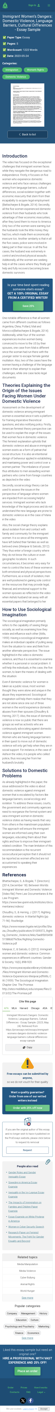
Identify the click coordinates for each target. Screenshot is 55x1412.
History (43, 1313)
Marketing (43, 1326)
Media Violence (27, 1270)
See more (27, 1297)
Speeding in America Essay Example (22, 1184)
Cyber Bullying (27, 1277)
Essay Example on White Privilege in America (26, 1218)
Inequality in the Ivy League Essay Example (26, 1194)
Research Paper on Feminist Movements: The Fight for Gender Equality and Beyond (26, 1236)
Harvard (24, 1008)
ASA (45, 1008)
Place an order (28, 1371)
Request (27, 1150)
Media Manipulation (27, 1264)
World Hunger (27, 1290)
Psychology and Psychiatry (19, 1326)
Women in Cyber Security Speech (26, 1226)
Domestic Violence (16, 76)
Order (11, 1387)
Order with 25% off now (27, 1107)
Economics (33, 1333)
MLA (14, 1008)
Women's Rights (36, 69)
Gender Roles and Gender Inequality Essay (22, 1174)
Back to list (29, 134)
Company (12, 1313)
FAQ (28, 1392)
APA (6, 1008)
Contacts (14, 1392)
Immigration (12, 69)
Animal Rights (27, 1284)
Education (21, 1320)
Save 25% (28, 306)
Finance (19, 1333)
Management (28, 1313)
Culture (34, 1320)
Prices (24, 1387)
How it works (40, 1387)
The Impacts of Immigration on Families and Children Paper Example (24, 1206)
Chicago (35, 1008)
